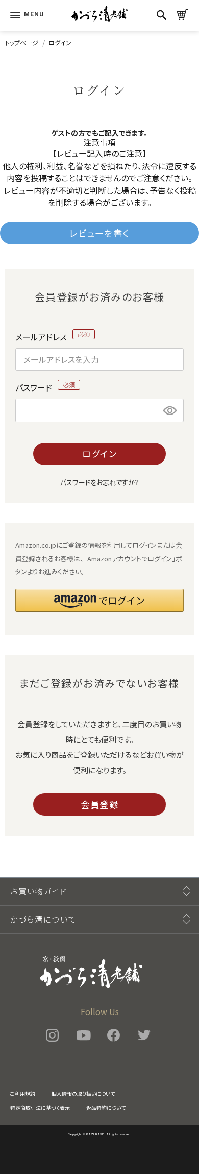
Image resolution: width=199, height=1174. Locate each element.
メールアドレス (42, 335)
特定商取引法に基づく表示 (40, 1107)
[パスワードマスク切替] (170, 410)
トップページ (21, 42)
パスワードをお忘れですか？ (99, 482)
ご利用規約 (22, 1093)
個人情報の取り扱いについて (83, 1093)
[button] (99, 600)
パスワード (34, 386)
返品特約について (106, 1107)
